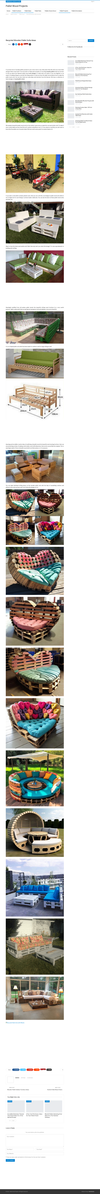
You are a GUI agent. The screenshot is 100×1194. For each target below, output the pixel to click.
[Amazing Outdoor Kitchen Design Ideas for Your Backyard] (71, 89)
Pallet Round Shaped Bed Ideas (83, 80)
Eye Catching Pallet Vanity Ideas (83, 94)
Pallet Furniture (16, 11)
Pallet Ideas (28, 11)
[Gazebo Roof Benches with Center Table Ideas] (71, 115)
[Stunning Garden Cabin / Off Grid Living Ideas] (71, 109)
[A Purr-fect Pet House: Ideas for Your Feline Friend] (35, 1106)
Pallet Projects (64, 11)
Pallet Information (77, 11)
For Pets (29, 1101)
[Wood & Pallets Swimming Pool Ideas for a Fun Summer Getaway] (53, 1106)
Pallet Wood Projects (17, 6)
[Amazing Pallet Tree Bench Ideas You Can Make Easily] (71, 122)
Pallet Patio (38, 11)
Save (26, 44)
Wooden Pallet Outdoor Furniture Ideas (18, 1089)
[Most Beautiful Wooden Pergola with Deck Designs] (71, 102)
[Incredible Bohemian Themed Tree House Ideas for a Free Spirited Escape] (16, 1106)
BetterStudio (91, 1191)
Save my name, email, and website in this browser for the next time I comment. (26, 1157)
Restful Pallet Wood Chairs (54, 1089)
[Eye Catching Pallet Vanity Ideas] (71, 95)
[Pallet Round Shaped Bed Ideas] (71, 82)
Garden (10, 1101)
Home (8, 11)
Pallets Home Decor (50, 11)
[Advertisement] (50, 27)
